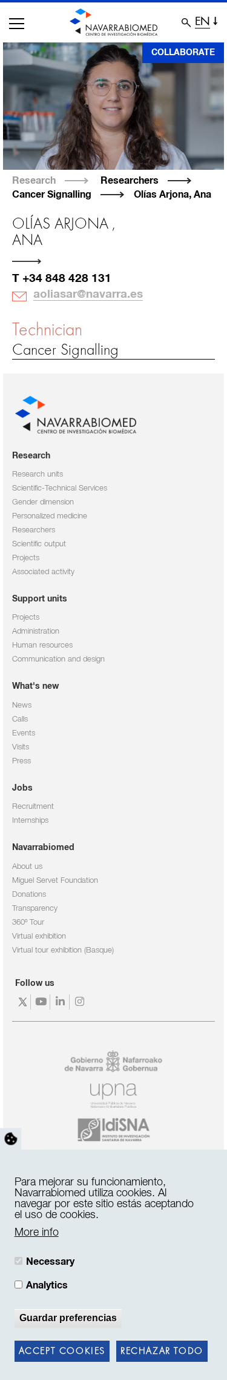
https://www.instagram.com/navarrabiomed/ (80, 1002)
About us (27, 867)
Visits (20, 747)
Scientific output (39, 544)
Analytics (47, 1285)
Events (23, 733)
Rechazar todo (161, 1351)
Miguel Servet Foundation (55, 881)
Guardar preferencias (68, 1318)
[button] (16, 23)
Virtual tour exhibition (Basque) (63, 950)
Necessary (50, 1262)
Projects (25, 558)
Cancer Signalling (51, 194)
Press (21, 761)
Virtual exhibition (39, 936)
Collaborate (183, 53)
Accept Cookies (62, 1351)
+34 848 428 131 (66, 278)
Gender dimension (43, 502)
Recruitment (33, 807)
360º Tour (28, 922)
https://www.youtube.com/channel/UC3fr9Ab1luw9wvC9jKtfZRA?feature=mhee (42, 1002)
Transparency (35, 909)
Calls (20, 719)
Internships (30, 821)
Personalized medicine (49, 516)
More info (37, 1232)
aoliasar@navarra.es (88, 294)
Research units (37, 474)
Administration (35, 631)
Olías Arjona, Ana (172, 194)
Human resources (42, 645)
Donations (29, 895)
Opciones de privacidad (11, 1139)
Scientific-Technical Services (59, 488)
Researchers (129, 181)
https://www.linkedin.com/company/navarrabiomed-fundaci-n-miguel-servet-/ (61, 1002)
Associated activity (43, 572)
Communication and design (58, 659)
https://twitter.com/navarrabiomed (22, 1002)
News (21, 705)
